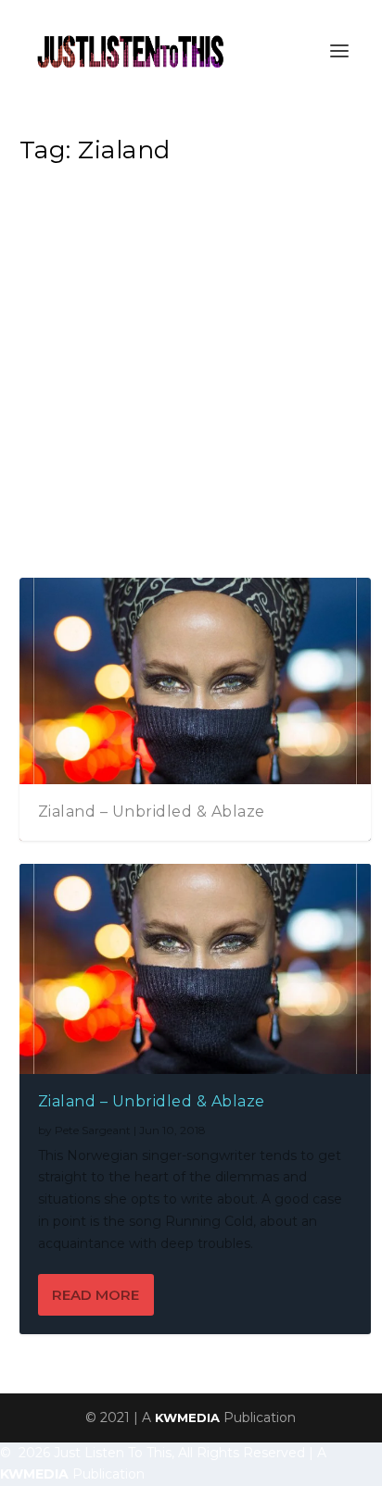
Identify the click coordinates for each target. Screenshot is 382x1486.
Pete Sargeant (93, 1130)
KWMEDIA (187, 1417)
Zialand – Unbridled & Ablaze (151, 811)
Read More (95, 1295)
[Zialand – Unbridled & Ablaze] (195, 969)
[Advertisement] (191, 377)
